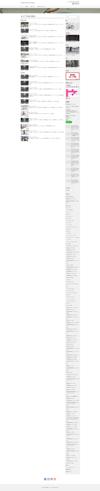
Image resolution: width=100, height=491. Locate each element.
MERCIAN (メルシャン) (71, 269)
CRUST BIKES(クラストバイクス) (72, 261)
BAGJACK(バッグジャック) (72, 322)
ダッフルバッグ (70, 288)
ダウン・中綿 (69, 209)
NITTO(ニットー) (70, 413)
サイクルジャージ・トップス (72, 237)
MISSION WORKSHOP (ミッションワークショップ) (73, 392)
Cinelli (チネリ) (69, 258)
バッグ (67, 279)
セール (67, 231)
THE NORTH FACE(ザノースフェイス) (73, 451)
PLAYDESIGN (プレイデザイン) (73, 428)
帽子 (67, 465)
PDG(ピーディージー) (71, 426)
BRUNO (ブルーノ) (70, 250)
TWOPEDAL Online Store (41, 6)
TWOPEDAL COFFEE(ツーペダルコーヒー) (72, 201)
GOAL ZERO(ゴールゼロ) (71, 355)
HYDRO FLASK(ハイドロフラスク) (73, 362)
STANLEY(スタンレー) (70, 198)
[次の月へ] (78, 85)
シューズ (67, 222)
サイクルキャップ (70, 467)
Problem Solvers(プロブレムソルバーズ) (73, 435)
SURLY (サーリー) (70, 273)
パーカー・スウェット (71, 241)
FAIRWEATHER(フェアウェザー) (73, 348)
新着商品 (67, 469)
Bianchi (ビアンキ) (70, 247)
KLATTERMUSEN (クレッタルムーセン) (73, 368)
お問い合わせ (32, 6)
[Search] (78, 17)
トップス (67, 233)
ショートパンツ (70, 299)
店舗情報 (26, 6)
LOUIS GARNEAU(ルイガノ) (72, 267)
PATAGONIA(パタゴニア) (71, 422)
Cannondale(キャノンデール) (72, 252)
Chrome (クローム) (70, 342)
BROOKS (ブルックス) (71, 335)
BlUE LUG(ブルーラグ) (71, 329)
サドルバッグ (69, 281)
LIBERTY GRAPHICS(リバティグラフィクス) (73, 379)
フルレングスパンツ (70, 301)
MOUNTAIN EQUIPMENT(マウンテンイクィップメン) (73, 403)
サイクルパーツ (69, 220)
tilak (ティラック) (70, 455)
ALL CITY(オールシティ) (71, 245)
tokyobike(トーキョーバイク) (72, 457)
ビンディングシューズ (71, 226)
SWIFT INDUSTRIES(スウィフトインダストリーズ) (73, 445)
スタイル (67, 229)
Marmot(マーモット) (70, 383)
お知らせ (67, 205)
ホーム (22, 6)
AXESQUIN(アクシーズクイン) (72, 317)
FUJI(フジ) (69, 265)
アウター (67, 207)
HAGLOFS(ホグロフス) (71, 359)
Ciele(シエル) (69, 344)
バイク (67, 243)
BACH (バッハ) (69, 320)
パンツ (67, 294)
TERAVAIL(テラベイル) (71, 275)
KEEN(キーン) (69, 365)
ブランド (67, 305)
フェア (67, 303)
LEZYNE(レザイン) (70, 376)
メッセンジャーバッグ (71, 292)
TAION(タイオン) (70, 448)
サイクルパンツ (70, 296)
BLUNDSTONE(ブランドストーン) (73, 332)
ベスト (68, 212)
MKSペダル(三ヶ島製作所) (72, 396)
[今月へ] (76, 85)
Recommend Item (69, 196)
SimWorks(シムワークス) (71, 442)
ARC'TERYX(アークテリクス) (72, 311)
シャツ (68, 239)
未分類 (67, 471)
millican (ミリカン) (70, 387)
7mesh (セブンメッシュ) (71, 307)
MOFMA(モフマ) (70, 398)
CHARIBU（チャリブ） (71, 340)
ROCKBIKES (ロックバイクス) (72, 438)
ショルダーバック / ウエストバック (73, 284)
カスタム (67, 214)
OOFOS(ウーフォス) (70, 415)
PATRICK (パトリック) (71, 424)
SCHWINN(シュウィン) (71, 271)
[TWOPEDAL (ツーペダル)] (35, 2)
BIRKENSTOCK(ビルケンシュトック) (73, 325)
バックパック (69, 290)
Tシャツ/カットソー (70, 235)
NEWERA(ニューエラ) (71, 411)
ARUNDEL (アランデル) (71, 314)
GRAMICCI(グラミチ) (71, 357)
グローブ (67, 218)
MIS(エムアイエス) (70, 389)
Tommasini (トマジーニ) (71, 461)
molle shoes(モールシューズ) (72, 400)
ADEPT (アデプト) (70, 309)
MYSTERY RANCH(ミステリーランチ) (73, 407)
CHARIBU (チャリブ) (71, 256)
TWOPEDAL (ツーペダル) (48, 487)
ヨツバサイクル (69, 463)
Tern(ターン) (69, 277)
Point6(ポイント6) (70, 432)
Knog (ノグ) (69, 372)
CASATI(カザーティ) (70, 254)
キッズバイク (68, 216)
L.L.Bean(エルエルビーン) (71, 374)
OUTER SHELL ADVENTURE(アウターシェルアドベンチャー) (73, 418)
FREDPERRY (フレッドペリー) (73, 351)
